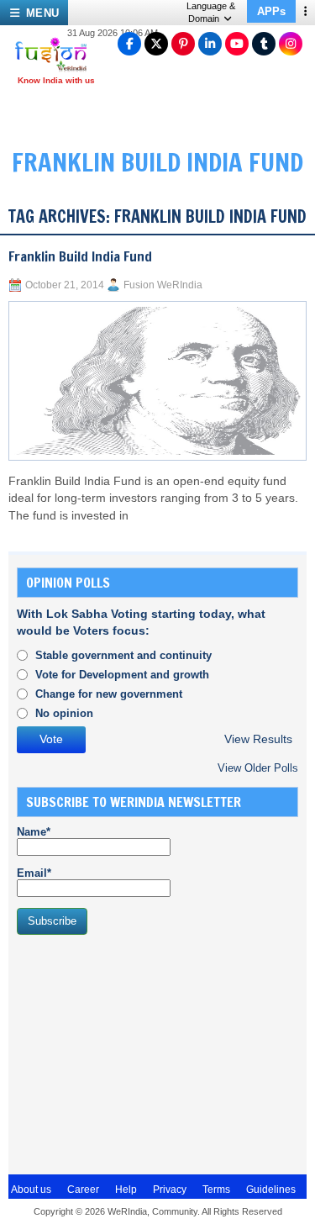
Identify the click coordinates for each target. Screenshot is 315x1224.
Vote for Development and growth (122, 674)
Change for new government (108, 694)
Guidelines (271, 1189)
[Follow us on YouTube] (237, 43)
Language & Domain (210, 12)
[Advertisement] (143, 1052)
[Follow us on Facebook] (129, 43)
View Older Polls (258, 768)
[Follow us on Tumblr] (264, 43)
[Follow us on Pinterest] (183, 43)
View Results (258, 739)
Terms (216, 1189)
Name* (33, 832)
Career (83, 1189)
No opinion (64, 713)
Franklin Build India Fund (80, 256)
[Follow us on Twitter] (156, 43)
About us (31, 1189)
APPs (271, 11)
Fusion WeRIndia (162, 285)
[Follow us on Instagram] (290, 43)
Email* (34, 873)
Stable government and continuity (123, 655)
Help (126, 1189)
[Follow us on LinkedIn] (210, 43)
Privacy (169, 1189)
